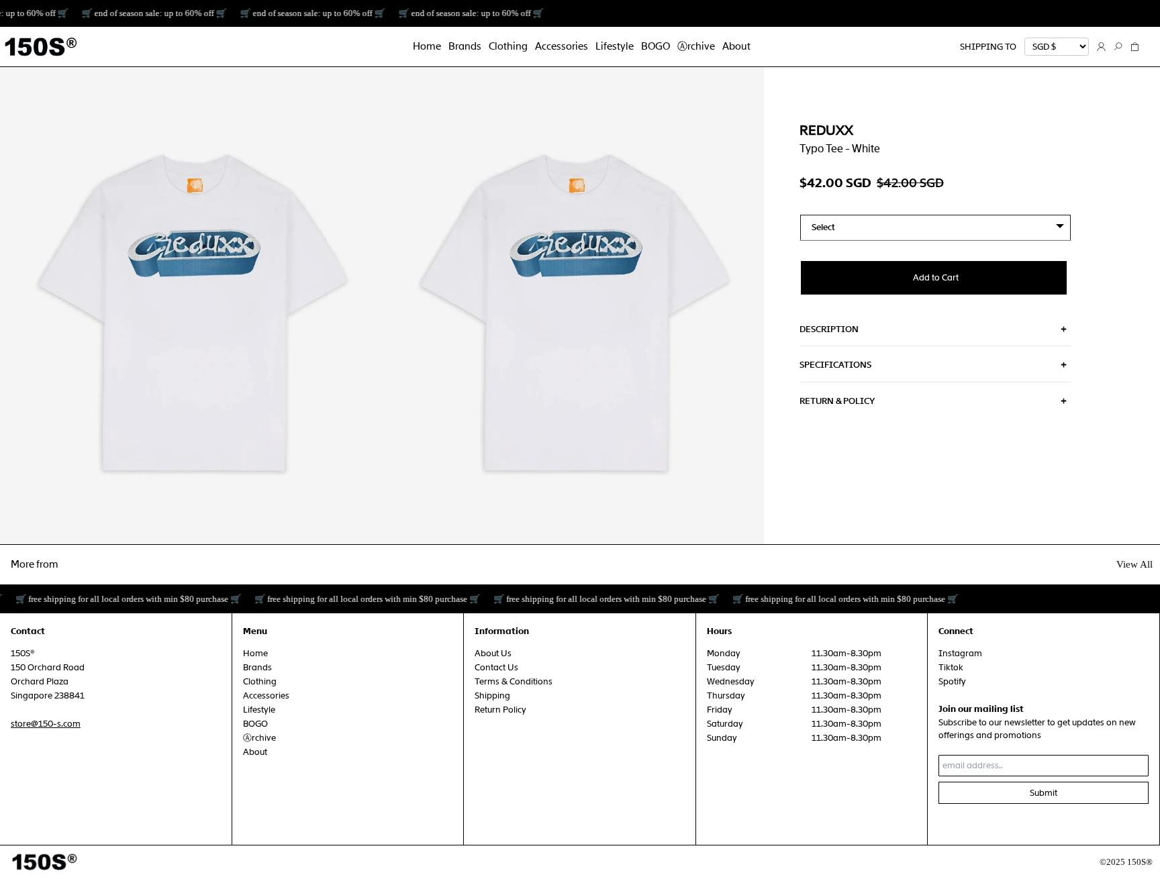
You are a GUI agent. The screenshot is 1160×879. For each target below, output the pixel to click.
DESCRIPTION (829, 329)
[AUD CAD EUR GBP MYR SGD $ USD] (1056, 47)
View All (1134, 564)
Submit (1043, 792)
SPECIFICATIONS (835, 364)
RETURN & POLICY (837, 401)
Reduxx (826, 130)
